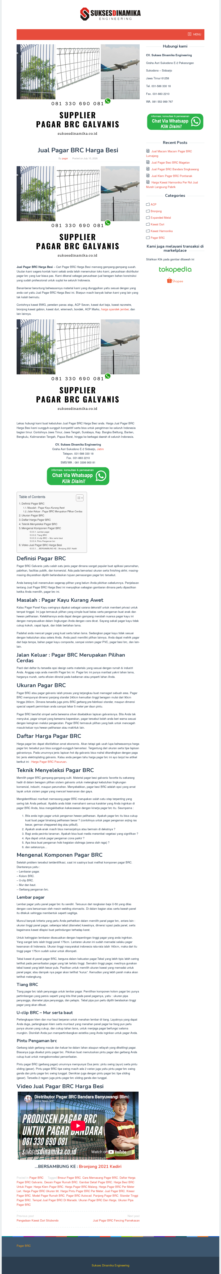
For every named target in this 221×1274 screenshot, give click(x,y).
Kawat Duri (157, 224)
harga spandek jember (115, 309)
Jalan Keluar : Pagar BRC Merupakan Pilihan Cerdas (54, 511)
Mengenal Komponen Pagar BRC (41, 528)
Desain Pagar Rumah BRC (60, 1182)
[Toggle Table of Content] (77, 498)
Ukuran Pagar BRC (33, 515)
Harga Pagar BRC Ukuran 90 (41, 1191)
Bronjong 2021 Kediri (100, 1166)
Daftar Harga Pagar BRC (36, 520)
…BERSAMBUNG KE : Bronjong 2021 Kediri (57, 548)
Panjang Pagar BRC (105, 1195)
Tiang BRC (42, 535)
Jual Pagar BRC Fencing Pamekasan (116, 1218)
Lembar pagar (43, 531)
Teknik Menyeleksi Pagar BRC (39, 524)
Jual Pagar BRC (115, 1191)
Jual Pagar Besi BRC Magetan (171, 162)
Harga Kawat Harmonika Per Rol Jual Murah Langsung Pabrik (172, 184)
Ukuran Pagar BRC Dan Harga (97, 1200)
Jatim (100, 449)
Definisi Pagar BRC (33, 503)
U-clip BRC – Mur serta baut (50, 538)
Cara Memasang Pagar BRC (100, 1177)
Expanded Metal (161, 217)
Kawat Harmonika (162, 231)
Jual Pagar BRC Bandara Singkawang (175, 169)
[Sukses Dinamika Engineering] (110, 13)
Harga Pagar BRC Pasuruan (48, 762)
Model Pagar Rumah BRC (48, 1195)
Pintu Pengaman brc (46, 541)
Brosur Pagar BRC (69, 1177)
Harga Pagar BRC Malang (81, 1187)
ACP (153, 204)
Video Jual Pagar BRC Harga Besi (42, 545)
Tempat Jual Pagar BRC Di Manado (54, 1200)
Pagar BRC (36, 1177)
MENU (197, 35)
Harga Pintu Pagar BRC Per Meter (81, 1191)
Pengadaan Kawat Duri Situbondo (37, 1218)
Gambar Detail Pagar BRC (95, 1182)
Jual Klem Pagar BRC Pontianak (172, 176)
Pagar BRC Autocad (79, 1195)
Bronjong (156, 211)
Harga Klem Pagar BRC (48, 1187)
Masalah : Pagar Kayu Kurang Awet (46, 507)
